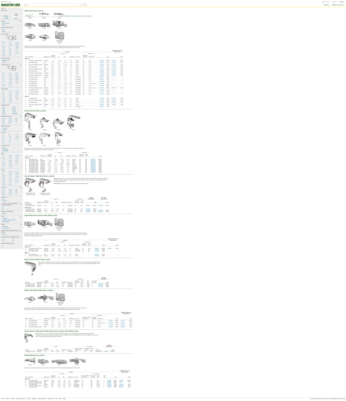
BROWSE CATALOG (7, 1)
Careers (28, 398)
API (56, 398)
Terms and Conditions (332, 398)
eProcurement (51, 398)
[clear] (79, 4)
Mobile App (34, 398)
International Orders (20, 398)
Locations (7, 398)
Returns (13, 398)
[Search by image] (85, 5)
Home (2, 398)
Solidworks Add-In (42, 398)
